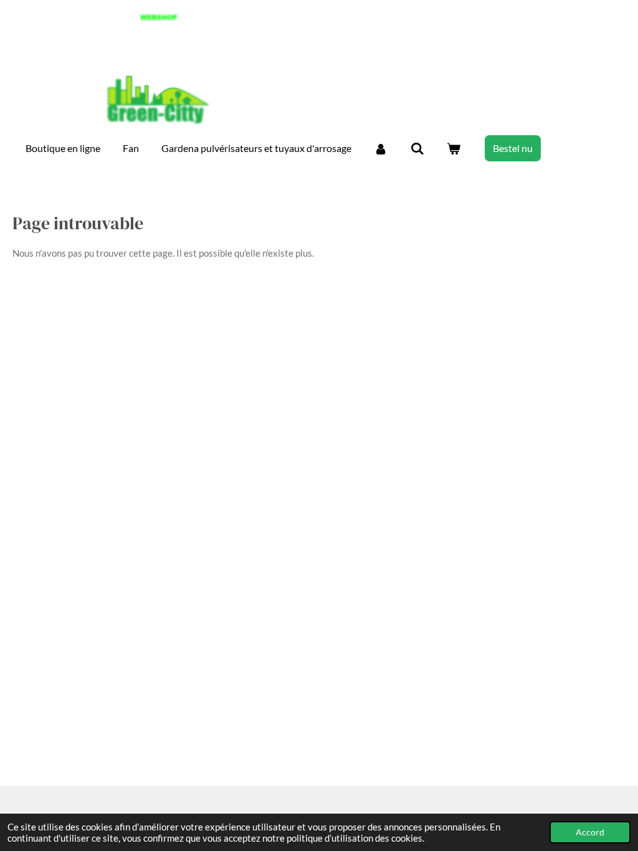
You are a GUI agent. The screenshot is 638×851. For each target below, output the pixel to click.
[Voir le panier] (454, 148)
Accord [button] (590, 832)
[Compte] (381, 148)
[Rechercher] (417, 148)
